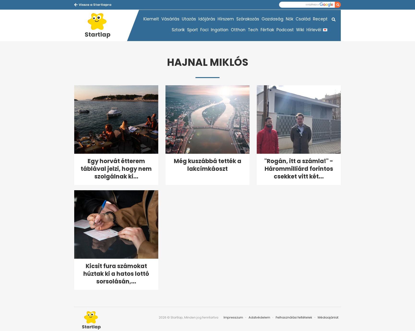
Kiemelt (151, 19)
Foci (204, 30)
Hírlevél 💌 (317, 30)
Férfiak (267, 30)
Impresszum (233, 317)
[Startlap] (100, 25)
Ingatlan (219, 30)
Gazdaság (272, 19)
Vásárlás (170, 19)
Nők (289, 19)
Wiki (300, 30)
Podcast (285, 30)
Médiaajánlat (328, 317)
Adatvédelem (259, 317)
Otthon (238, 30)
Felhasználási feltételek (294, 317)
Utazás (189, 19)
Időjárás (206, 19)
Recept (320, 19)
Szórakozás (247, 19)
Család (303, 19)
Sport (192, 30)
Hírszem (226, 19)
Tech (253, 30)
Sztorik (178, 30)
